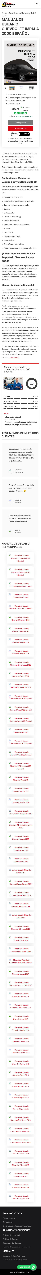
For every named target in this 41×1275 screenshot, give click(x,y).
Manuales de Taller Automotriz (14, 1256)
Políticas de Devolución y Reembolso (17, 1247)
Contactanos (7, 1222)
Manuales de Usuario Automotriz (15, 1260)
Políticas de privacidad (11, 1235)
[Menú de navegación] (36, 4)
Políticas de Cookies (10, 1239)
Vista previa (20, 122)
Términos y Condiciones (12, 1243)
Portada (4, 13)
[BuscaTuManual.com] (8, 4)
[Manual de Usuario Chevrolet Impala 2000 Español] (13, 383)
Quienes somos (9, 1218)
